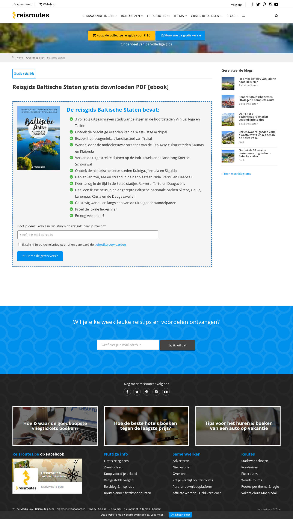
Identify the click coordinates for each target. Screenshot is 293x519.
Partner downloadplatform (192, 486)
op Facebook (38, 454)
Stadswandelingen (98, 16)
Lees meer (157, 514)
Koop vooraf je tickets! (120, 473)
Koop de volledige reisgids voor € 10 (123, 35)
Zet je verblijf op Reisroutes (193, 480)
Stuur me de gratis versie (182, 35)
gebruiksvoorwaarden (110, 244)
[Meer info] (244, 17)
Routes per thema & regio (260, 486)
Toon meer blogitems (237, 174)
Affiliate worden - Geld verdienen (197, 493)
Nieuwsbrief (181, 467)
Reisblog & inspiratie (119, 486)
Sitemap (145, 509)
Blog (230, 16)
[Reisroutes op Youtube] (276, 5)
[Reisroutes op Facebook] (252, 5)
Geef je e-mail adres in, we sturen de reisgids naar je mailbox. (62, 226)
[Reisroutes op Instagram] (270, 5)
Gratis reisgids (24, 73)
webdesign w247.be (269, 509)
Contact (156, 509)
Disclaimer (115, 509)
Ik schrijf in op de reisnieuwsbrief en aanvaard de (74, 244)
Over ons (179, 473)
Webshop (48, 4)
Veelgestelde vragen (118, 480)
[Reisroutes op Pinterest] (264, 5)
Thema (179, 16)
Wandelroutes (251, 480)
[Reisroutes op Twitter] (258, 5)
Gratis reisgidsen (205, 16)
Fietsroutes (156, 16)
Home (20, 57)
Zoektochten (113, 467)
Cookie (102, 509)
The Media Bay (24, 509)
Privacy (92, 509)
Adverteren (23, 4)
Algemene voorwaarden (71, 509)
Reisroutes (30, 15)
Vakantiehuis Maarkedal (259, 493)
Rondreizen (130, 16)
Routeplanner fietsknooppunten (127, 493)
